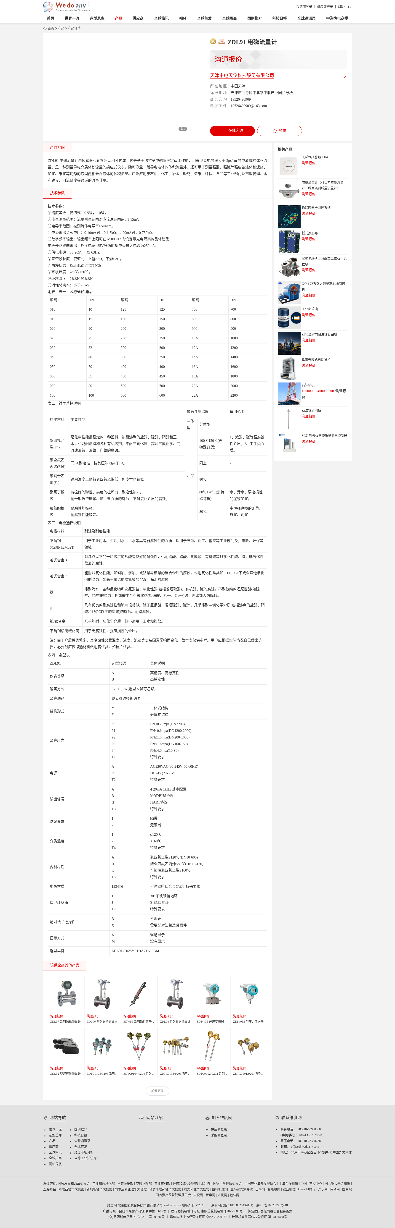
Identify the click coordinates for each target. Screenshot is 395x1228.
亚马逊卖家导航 (242, 1189)
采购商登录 (304, 7)
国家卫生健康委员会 (228, 1184)
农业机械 (289, 1189)
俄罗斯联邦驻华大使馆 (165, 1189)
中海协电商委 (337, 19)
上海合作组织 (289, 1184)
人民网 (223, 1195)
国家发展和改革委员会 (74, 1184)
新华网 (211, 1195)
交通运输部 (144, 1184)
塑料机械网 (220, 1189)
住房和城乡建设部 (186, 1184)
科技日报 (279, 19)
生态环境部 (125, 1184)
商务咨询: (219, 100)
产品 (118, 19)
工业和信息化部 (104, 1184)
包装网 (234, 1195)
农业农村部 (162, 1184)
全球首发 (204, 19)
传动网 (335, 1189)
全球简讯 (161, 19)
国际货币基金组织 (338, 1184)
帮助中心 (344, 7)
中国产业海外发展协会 (260, 1184)
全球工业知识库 (85, 1158)
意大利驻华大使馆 (197, 1189)
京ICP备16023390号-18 (272, 1205)
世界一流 (72, 19)
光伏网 (323, 1189)
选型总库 (97, 19)
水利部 (206, 1184)
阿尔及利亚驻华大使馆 (131, 1189)
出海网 (260, 1189)
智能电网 (274, 1189)
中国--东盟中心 (312, 1184)
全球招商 (229, 19)
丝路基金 (50, 1189)
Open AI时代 (307, 1189)
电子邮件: (219, 106)
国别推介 (254, 19)
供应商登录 (325, 7)
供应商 (138, 19)
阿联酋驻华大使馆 (72, 1189)
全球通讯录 (306, 19)
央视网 (198, 1195)
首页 (50, 19)
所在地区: (219, 86)
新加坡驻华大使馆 (100, 1189)
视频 (183, 19)
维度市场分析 (83, 1152)
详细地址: (219, 93)
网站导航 (55, 1164)
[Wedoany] (66, 7)
